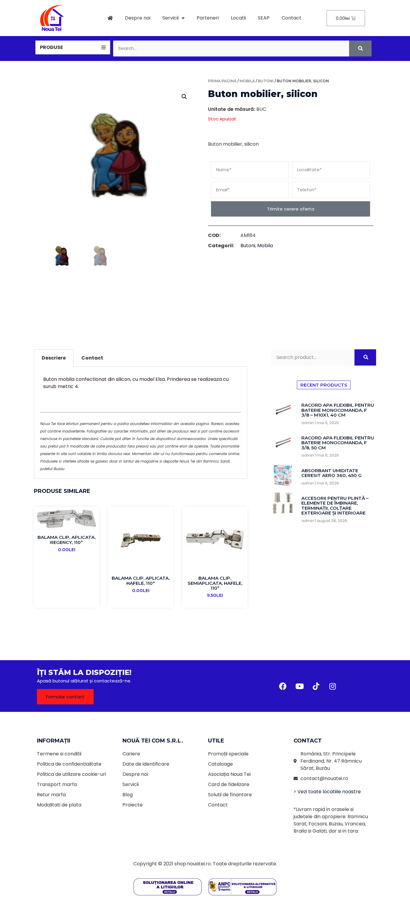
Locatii (238, 17)
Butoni (266, 81)
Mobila (247, 81)
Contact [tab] (92, 357)
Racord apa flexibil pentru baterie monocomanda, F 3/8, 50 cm (337, 443)
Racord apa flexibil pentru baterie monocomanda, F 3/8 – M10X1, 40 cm (337, 410)
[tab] (72, 47)
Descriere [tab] (54, 357)
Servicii (170, 17)
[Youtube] (299, 686)
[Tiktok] (316, 686)
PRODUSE (51, 47)
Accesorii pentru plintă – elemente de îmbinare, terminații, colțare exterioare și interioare (335, 505)
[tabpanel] (140, 423)
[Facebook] (283, 686)
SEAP (264, 17)
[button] (65, 696)
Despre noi (137, 17)
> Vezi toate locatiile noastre (327, 791)
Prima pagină (222, 81)
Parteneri (208, 17)
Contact (291, 17)
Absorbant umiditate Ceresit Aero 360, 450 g (331, 473)
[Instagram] (332, 686)
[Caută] (360, 48)
